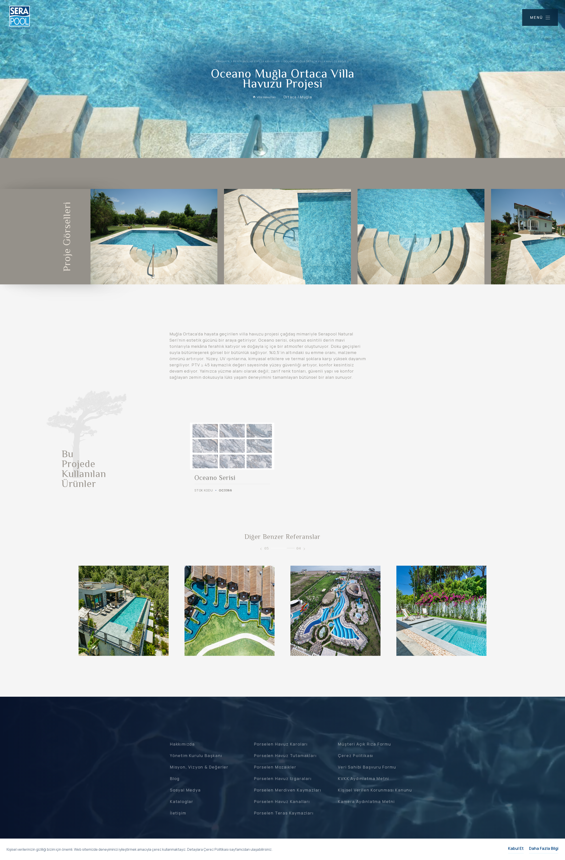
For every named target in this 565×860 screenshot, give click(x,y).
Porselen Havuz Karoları (281, 744)
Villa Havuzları (268, 61)
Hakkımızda (182, 744)
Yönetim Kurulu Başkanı (196, 755)
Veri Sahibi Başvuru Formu (367, 767)
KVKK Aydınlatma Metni (363, 778)
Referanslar (243, 61)
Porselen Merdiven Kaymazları (287, 790)
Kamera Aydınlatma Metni (366, 801)
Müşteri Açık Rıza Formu (364, 744)
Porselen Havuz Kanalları (282, 801)
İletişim (178, 813)
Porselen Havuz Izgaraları (283, 778)
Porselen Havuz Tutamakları (285, 755)
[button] (261, 549)
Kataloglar (181, 801)
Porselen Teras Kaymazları (284, 813)
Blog (175, 778)
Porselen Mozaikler (275, 767)
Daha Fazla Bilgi (543, 848)
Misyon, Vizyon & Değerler (199, 767)
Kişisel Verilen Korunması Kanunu (375, 790)
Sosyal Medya (185, 790)
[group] (232, 458)
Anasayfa (223, 61)
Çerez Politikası (355, 755)
